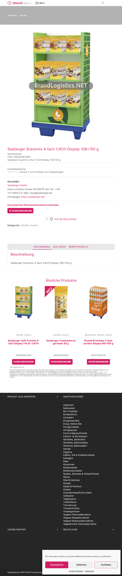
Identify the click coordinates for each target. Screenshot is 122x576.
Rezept (67, 483)
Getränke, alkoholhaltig (75, 442)
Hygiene (67, 452)
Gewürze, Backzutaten (75, 445)
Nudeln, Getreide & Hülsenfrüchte (81, 473)
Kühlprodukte (70, 467)
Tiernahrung (69, 505)
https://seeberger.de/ (32, 196)
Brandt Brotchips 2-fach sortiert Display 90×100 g (98, 342)
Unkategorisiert (71, 511)
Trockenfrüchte (71, 508)
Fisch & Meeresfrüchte (75, 433)
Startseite (12, 15)
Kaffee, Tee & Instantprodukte (79, 455)
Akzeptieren (56, 564)
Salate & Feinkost (72, 486)
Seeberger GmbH (17, 185)
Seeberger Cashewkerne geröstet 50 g (61, 342)
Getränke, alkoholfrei (74, 439)
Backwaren (90, 335)
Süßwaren (68, 495)
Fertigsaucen (70, 430)
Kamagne (68, 458)
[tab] (42, 247)
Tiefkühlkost (69, 502)
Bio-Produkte (70, 411)
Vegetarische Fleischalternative (79, 524)
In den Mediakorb (22, 210)
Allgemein (68, 405)
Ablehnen (81, 564)
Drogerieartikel (71, 420)
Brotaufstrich (70, 414)
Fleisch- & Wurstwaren (75, 436)
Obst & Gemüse (71, 480)
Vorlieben (106, 564)
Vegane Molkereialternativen (78, 520)
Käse (65, 461)
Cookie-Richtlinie (76, 571)
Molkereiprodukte (72, 470)
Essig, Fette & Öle (72, 423)
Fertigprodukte (71, 427)
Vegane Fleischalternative (76, 514)
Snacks (34, 225)
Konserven (69, 464)
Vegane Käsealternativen (76, 517)
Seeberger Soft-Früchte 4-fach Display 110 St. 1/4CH (23, 342)
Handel (23, 15)
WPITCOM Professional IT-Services (36, 572)
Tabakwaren (69, 498)
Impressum (89, 571)
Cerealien (68, 417)
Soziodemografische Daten (77, 492)
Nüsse (66, 477)
